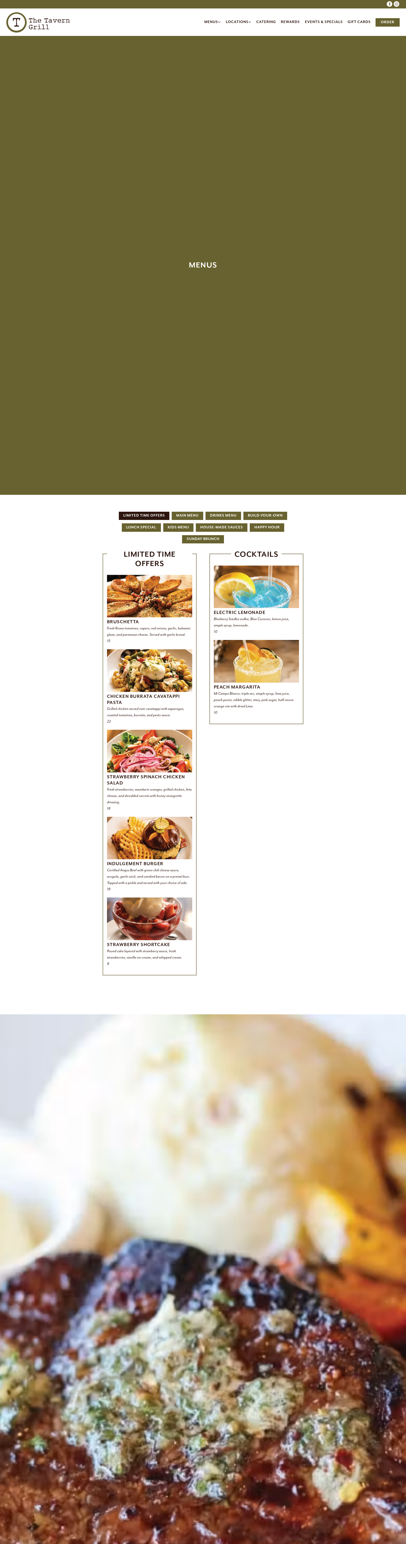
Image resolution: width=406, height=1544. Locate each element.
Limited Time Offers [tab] (144, 520)
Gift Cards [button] (359, 22)
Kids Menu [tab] (178, 532)
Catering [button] (266, 22)
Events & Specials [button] (324, 22)
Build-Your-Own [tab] (265, 520)
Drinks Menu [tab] (223, 520)
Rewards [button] (290, 22)
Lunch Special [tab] (141, 532)
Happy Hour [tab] (267, 532)
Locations (239, 22)
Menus (212, 22)
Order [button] (387, 22)
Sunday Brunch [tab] (203, 543)
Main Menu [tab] (187, 520)
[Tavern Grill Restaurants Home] (38, 22)
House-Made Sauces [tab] (221, 532)
